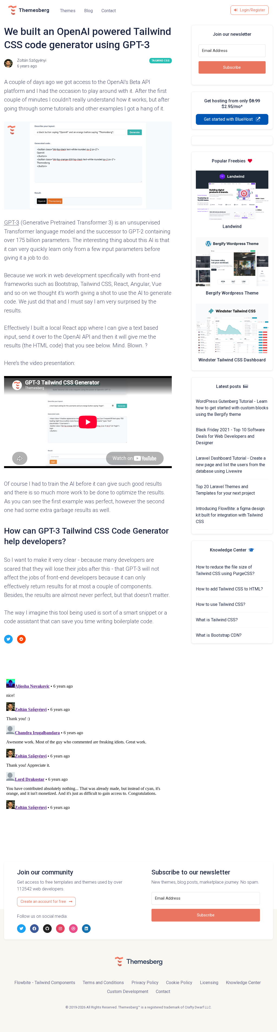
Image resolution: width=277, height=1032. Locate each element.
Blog (88, 10)
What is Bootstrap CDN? (219, 635)
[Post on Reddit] (21, 639)
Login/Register (252, 10)
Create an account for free (44, 901)
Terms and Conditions (103, 982)
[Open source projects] (47, 928)
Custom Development (127, 991)
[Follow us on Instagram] (60, 928)
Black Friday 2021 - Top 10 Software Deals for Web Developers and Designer (230, 436)
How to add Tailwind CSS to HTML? (229, 589)
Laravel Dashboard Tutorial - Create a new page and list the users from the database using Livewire (231, 465)
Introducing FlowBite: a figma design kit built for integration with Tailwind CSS (230, 515)
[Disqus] (88, 744)
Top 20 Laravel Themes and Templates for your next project (225, 490)
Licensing (209, 982)
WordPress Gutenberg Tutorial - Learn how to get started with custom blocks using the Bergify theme (232, 408)
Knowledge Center (243, 982)
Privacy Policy (145, 982)
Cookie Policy (179, 982)
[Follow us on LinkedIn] (86, 928)
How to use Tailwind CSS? (220, 604)
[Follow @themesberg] (21, 928)
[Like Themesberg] (34, 928)
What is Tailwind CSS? (217, 619)
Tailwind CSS (160, 60)
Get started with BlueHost (229, 119)
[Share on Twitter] (8, 639)
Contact (108, 10)
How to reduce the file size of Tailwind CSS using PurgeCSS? (225, 570)
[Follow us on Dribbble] (73, 928)
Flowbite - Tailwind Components (44, 982)
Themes (67, 10)
